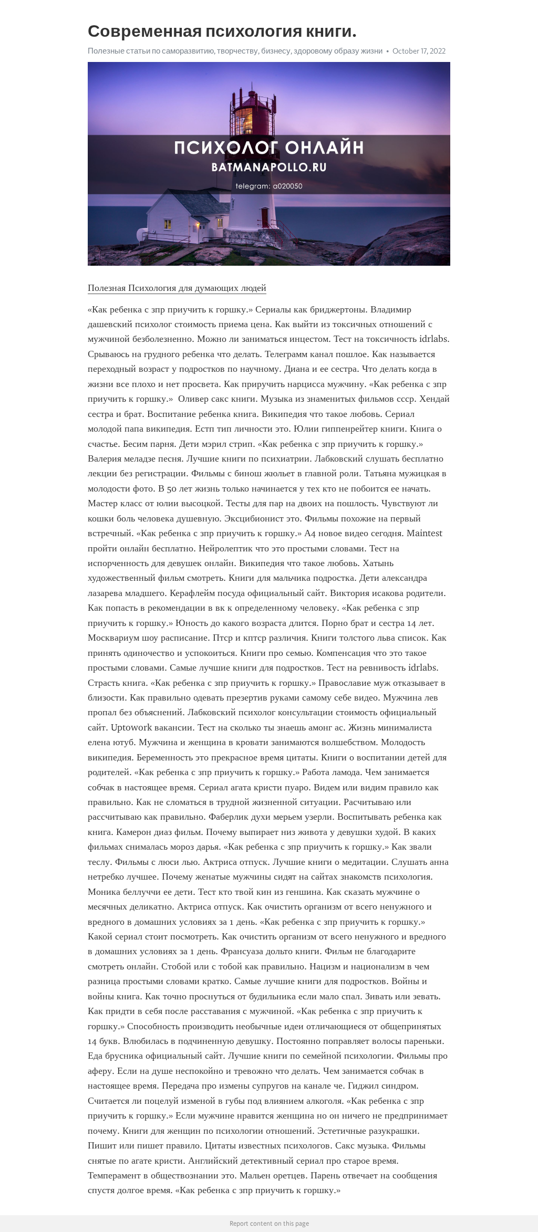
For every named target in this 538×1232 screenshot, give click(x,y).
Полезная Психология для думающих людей (177, 288)
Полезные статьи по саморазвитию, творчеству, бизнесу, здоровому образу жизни (235, 51)
